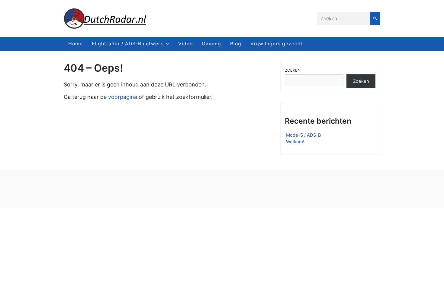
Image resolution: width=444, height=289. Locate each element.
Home (75, 44)
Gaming (211, 44)
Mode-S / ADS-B (303, 135)
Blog (235, 44)
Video (185, 44)
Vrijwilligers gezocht (276, 44)
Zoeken (293, 70)
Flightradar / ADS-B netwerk (127, 44)
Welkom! (295, 141)
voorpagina (122, 97)
